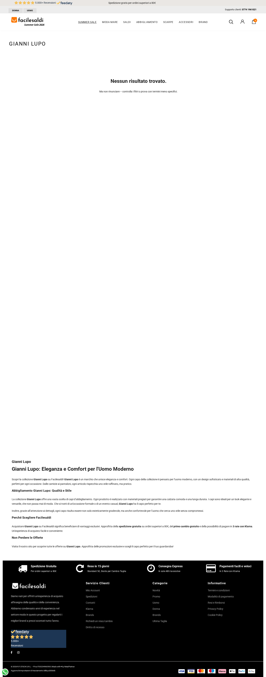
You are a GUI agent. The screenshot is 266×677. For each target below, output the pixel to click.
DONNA (15, 10)
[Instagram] (18, 652)
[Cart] (254, 23)
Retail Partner (69, 667)
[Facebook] (11, 652)
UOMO (30, 10)
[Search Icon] (231, 22)
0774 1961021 (249, 9)
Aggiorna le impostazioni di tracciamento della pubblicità (33, 671)
